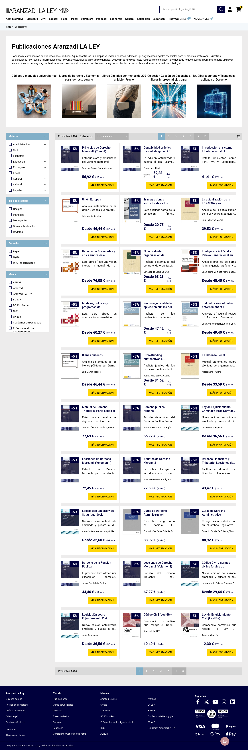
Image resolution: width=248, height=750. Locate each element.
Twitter (207, 702)
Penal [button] (74, 19)
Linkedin (233, 702)
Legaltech (18, 190)
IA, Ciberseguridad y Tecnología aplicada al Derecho (214, 77)
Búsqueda (221, 9)
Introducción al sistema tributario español (217, 149)
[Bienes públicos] (70, 366)
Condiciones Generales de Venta (69, 733)
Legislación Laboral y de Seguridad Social (98, 512)
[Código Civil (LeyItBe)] (132, 625)
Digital (16, 257)
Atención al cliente (15, 735)
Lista (238, 136)
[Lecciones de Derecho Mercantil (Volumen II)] (70, 470)
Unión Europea (91, 199)
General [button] (129, 19)
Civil (15, 150)
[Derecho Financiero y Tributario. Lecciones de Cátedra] (190, 470)
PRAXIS (151, 722)
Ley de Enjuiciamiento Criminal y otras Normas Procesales (217, 409)
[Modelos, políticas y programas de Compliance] (70, 314)
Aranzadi (18, 288)
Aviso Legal (12, 716)
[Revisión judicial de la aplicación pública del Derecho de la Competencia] (132, 314)
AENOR (17, 282)
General (17, 178)
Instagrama (224, 702)
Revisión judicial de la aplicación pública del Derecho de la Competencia (158, 305)
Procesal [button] (101, 19)
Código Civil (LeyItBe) (158, 614)
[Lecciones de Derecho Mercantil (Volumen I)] (132, 573)
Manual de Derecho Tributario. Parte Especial (98, 409)
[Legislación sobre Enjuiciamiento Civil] (70, 625)
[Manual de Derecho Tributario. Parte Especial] (70, 418)
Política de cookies (15, 710)
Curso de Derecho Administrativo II (213, 512)
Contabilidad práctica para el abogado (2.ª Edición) (157, 149)
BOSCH (17, 299)
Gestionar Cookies (15, 722)
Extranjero (19, 167)
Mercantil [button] (32, 19)
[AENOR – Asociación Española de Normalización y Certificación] (211, 717)
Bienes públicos (92, 355)
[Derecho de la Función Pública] (70, 573)
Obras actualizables (24, 226)
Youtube (215, 702)
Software (57, 722)
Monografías (20, 220)
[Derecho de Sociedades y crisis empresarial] (70, 262)
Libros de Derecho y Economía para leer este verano (79, 77)
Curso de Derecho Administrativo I (155, 512)
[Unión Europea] (70, 210)
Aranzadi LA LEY (22, 293)
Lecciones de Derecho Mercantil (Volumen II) (96, 460)
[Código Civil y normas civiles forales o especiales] (190, 573)
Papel (16, 251)
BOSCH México (21, 305)
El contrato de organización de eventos (154, 253)
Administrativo (21, 144)
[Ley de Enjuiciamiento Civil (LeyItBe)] (190, 625)
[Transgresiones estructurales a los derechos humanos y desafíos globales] (132, 210)
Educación (19, 161)
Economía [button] (116, 19)
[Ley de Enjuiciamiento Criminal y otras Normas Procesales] (190, 418)
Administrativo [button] (15, 19)
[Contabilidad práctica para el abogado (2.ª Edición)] (132, 158)
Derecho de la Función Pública (96, 564)
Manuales (18, 214)
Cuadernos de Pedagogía (27, 322)
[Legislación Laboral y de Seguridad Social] (70, 521)
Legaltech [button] (159, 19)
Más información (102, 185)
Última (205, 136)
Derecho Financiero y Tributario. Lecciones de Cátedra (217, 461)
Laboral (17, 184)
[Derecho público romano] (132, 418)
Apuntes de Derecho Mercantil (157, 460)
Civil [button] (43, 19)
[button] (179, 19)
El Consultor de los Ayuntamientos (23, 330)
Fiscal (16, 173)
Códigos (17, 209)
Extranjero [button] (87, 19)
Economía (18, 155)
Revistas (18, 231)
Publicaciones (60, 699)
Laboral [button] (53, 19)
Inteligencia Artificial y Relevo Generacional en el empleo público (219, 253)
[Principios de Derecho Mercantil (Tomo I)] (70, 158)
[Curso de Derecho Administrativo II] (190, 521)
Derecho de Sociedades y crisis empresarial (98, 253)
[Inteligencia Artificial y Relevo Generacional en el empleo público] (190, 262)
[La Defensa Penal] (190, 366)
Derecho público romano (154, 409)
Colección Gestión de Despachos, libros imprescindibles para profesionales (169, 79)
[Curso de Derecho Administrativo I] (132, 521)
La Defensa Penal (213, 355)
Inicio (8, 27)
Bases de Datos (61, 716)
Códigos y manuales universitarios (34, 75)
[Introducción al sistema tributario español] (190, 158)
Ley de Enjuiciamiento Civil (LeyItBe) (216, 616)
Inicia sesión (229, 9)
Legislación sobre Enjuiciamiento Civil (94, 616)
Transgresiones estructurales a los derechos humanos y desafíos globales (157, 201)
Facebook (198, 702)
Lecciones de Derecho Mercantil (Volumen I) (158, 564)
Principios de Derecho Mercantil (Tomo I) (96, 149)
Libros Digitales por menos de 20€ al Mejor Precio (124, 77)
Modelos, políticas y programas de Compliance (95, 305)
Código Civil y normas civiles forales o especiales (216, 564)
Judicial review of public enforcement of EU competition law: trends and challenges (217, 305)
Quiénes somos (14, 699)
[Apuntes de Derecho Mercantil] (132, 470)
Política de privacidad (17, 704)
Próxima (197, 136)
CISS (15, 311)
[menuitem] (14, 19)
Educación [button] (143, 19)
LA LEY (151, 704)
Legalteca (58, 728)
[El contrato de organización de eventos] (132, 262)
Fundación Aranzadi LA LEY (162, 728)
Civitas (17, 316)
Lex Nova (105, 710)
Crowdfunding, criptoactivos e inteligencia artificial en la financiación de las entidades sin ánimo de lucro (159, 357)
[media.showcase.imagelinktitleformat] (34, 101)
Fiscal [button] (64, 19)
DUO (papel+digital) (24, 262)
